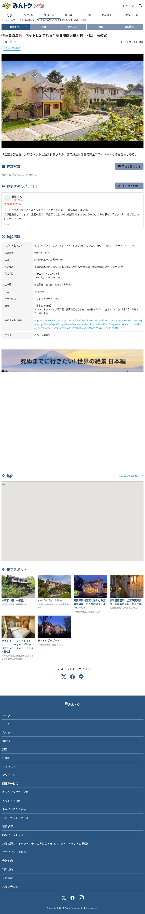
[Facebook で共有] (72, 677)
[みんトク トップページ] (23, 6)
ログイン (128, 6)
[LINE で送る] (81, 677)
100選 (87, 15)
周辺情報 (129, 26)
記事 (9, 15)
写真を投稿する (131, 166)
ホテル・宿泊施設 (12, 48)
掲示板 (69, 15)
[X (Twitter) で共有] (64, 677)
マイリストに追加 (133, 41)
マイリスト (108, 15)
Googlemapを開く (129, 476)
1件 (15, 41)
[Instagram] (81, 898)
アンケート (131, 15)
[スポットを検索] (140, 6)
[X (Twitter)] (63, 898)
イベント (28, 15)
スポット (49, 15)
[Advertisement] (72, 424)
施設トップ (15, 26)
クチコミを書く (131, 186)
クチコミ (72, 26)
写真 (44, 26)
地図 (101, 26)
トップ (5, 19)
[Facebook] (72, 898)
